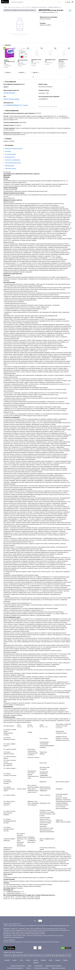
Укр (35, 921)
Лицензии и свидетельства (18, 965)
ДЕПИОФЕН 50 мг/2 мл (63, 60)
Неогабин (7, 960)
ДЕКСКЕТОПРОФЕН (9, 93)
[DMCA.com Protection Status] (66, 948)
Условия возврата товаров (58, 968)
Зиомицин (57, 960)
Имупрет (35, 960)
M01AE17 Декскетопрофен (11, 99)
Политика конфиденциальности (15, 968)
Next (70, 76)
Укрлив (50, 960)
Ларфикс (65, 960)
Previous (4, 76)
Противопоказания (10, 154)
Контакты (28, 968)
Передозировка (9, 165)
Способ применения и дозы (13, 162)
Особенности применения (12, 160)
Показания (8, 151)
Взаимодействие (10, 157)
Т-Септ (21, 960)
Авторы (29, 965)
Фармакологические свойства (14, 148)
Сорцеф (14, 960)
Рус (40, 921)
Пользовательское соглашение (53, 965)
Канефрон (43, 960)
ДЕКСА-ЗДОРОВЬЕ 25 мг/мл (9, 61)
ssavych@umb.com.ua (18, 937)
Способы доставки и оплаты (41, 968)
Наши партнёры (38, 965)
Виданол (28, 960)
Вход (68, 2)
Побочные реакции (10, 168)
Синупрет (36, 962)
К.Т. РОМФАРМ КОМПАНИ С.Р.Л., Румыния (15, 105)
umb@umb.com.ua (7, 937)
